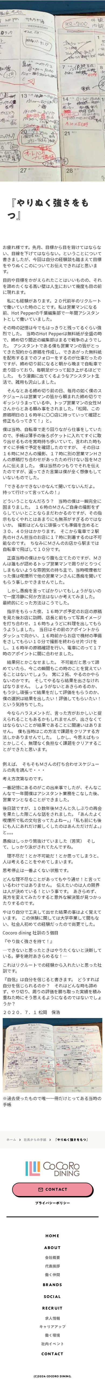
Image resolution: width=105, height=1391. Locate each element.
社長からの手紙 (35, 1139)
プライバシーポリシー (52, 1203)
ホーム (11, 1139)
